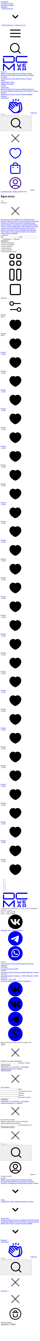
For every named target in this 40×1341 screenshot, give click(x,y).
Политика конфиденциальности (11, 981)
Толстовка (23, 219)
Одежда (3, 72)
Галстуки (18, 89)
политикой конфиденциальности (15, 1067)
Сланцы (3, 85)
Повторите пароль (25, 1097)
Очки (25, 91)
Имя (20, 1089)
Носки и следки (15, 94)
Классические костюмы (15, 75)
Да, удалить (5, 1324)
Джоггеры (9, 73)
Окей (3, 1044)
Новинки (4, 96)
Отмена (13, 1324)
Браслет (3, 315)
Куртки (26, 75)
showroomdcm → (17, 930)
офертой (19, 1068)
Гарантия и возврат (19, 972)
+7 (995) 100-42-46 (7, 8)
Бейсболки (4, 89)
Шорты (18, 78)
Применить (5, 241)
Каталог (9, 191)
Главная (3, 191)
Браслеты (11, 89)
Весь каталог (5, 219)
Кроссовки (10, 84)
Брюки (23, 78)
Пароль (21, 1095)
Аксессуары (5, 87)
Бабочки (24, 89)
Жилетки (16, 73)
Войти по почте (6, 1070)
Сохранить (5, 1099)
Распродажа (5, 98)
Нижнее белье (18, 91)
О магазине (4, 1)
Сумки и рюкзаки (15, 231)
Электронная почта (25, 1091)
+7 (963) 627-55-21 (19, 25)
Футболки (4, 75)
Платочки (30, 89)
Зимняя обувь (5, 82)
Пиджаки (4, 77)
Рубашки (29, 73)
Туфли (12, 82)
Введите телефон (24, 1063)
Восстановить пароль (8, 1127)
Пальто (31, 75)
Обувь (3, 80)
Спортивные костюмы (8, 78)
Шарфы (29, 94)
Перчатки (24, 94)
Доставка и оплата (7, 3)
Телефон (21, 1093)
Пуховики (22, 73)
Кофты (3, 73)
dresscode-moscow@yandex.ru (10, 976)
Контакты (4, 7)
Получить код (6, 1065)
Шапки (3, 94)
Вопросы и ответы (33, 972)
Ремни (30, 91)
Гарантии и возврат (7, 5)
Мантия (10, 221)
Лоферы (3, 84)
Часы (7, 94)
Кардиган (4, 221)
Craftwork (33, 113)
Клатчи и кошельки (7, 91)
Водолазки (30, 219)
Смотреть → (5, 1291)
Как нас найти (13, 969)
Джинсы (29, 78)
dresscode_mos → (6, 930)
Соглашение (26, 981)
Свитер (15, 221)
